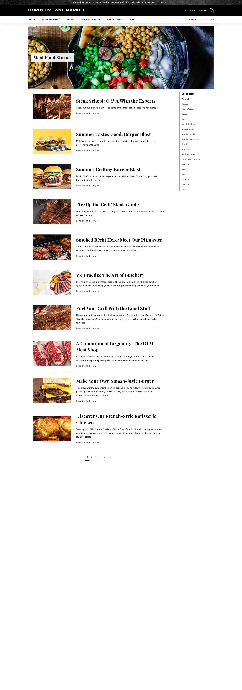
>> (109, 457)
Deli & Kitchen (188, 124)
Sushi (184, 189)
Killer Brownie (51, 19)
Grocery (185, 149)
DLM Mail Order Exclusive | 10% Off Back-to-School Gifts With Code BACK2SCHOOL (114, 2)
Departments (188, 129)
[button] (186, 11)
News (184, 174)
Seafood (185, 184)
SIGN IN (202, 10)
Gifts (32, 19)
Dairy (184, 119)
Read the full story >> (87, 113)
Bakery (70, 19)
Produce (185, 179)
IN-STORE (209, 19)
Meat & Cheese (115, 19)
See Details (165, 3)
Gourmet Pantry (91, 19)
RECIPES (191, 19)
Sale (132, 19)
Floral (184, 144)
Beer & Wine (187, 109)
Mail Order (186, 164)
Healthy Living (188, 154)
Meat (184, 169)
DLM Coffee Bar (189, 134)
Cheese (185, 114)
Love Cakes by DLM (191, 159)
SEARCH (192, 10)
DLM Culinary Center (191, 139)
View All (185, 99)
